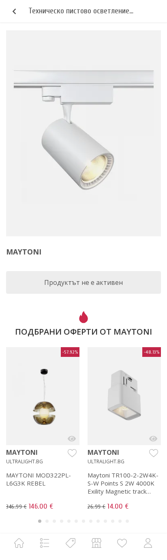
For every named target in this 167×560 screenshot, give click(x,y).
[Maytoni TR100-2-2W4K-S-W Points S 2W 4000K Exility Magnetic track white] (153, 438)
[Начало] (19, 543)
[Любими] (122, 543)
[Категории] (44, 543)
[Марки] (70, 543)
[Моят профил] (148, 543)
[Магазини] (96, 543)
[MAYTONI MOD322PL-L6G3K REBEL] (71, 438)
